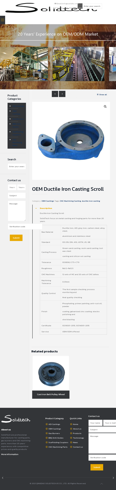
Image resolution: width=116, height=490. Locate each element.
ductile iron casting (91, 201)
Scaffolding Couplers (18, 133)
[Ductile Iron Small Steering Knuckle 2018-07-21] (2, 478)
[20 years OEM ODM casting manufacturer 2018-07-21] (113, 478)
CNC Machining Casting (70, 201)
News (75, 442)
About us (77, 428)
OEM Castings (48, 201)
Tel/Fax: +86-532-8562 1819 (69, 8)
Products (77, 433)
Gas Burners (18, 118)
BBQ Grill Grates (17, 125)
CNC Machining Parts (17, 142)
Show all (103, 94)
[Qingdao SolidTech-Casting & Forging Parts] (51, 8)
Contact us (78, 446)
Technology (78, 437)
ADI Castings (18, 106)
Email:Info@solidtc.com (68, 4)
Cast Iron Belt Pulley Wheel (51, 394)
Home (75, 424)
